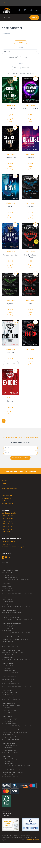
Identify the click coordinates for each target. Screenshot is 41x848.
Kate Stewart (10, 106)
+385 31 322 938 (8, 708)
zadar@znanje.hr (9, 657)
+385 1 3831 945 (8, 761)
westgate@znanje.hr (10, 697)
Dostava (4, 501)
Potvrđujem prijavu (20, 458)
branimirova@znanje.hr (11, 776)
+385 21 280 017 (8, 748)
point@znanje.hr (9, 763)
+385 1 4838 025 (8, 734)
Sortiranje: (20, 47)
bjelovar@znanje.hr (10, 723)
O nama (4, 480)
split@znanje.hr (8, 630)
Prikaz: (20, 64)
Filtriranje (20, 42)
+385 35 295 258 (7, 526)
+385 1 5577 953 (7, 532)
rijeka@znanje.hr (9, 604)
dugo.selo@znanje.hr (10, 737)
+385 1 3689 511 (7, 544)
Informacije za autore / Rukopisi (13, 547)
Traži (34, 17)
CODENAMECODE (33, 840)
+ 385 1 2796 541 (8, 774)
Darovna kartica (7, 503)
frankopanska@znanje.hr (11, 683)
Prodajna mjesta (7, 486)
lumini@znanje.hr (9, 644)
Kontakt (4, 483)
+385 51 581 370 (8, 668)
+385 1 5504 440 (8, 518)
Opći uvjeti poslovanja (9, 488)
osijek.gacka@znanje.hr (11, 710)
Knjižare (5, 3)
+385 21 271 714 (8, 628)
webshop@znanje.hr (9, 513)
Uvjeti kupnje (6, 498)
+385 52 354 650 (8, 529)
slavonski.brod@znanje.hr (12, 617)
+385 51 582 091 (7, 521)
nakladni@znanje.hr (8, 541)
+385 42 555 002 (8, 641)
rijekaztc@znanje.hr (10, 670)
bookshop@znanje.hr (10, 577)
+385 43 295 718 (7, 516)
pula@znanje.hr (8, 590)
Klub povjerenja (7, 495)
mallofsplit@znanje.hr (10, 750)
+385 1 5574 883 (8, 681)
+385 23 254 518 (7, 524)
